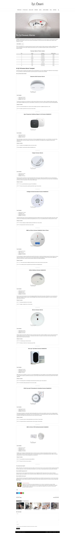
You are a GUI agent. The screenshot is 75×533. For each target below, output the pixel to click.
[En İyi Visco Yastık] (46, 505)
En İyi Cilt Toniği (18, 497)
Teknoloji (19, 9)
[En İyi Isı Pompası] (55, 505)
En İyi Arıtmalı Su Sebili (28, 509)
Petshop (36, 9)
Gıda (51, 9)
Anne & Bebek (45, 9)
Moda (40, 9)
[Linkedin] (17, 489)
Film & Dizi (31, 9)
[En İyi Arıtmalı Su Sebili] (29, 505)
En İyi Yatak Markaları (37, 509)
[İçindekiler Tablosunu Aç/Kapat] (22, 44)
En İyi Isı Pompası (53, 509)
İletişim (54, 9)
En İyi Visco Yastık (44, 509)
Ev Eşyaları (25, 9)
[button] (58, 10)
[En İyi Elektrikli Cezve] (20, 505)
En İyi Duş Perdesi (56, 497)
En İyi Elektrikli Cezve (19, 509)
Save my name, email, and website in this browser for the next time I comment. (27, 526)
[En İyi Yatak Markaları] (37, 505)
